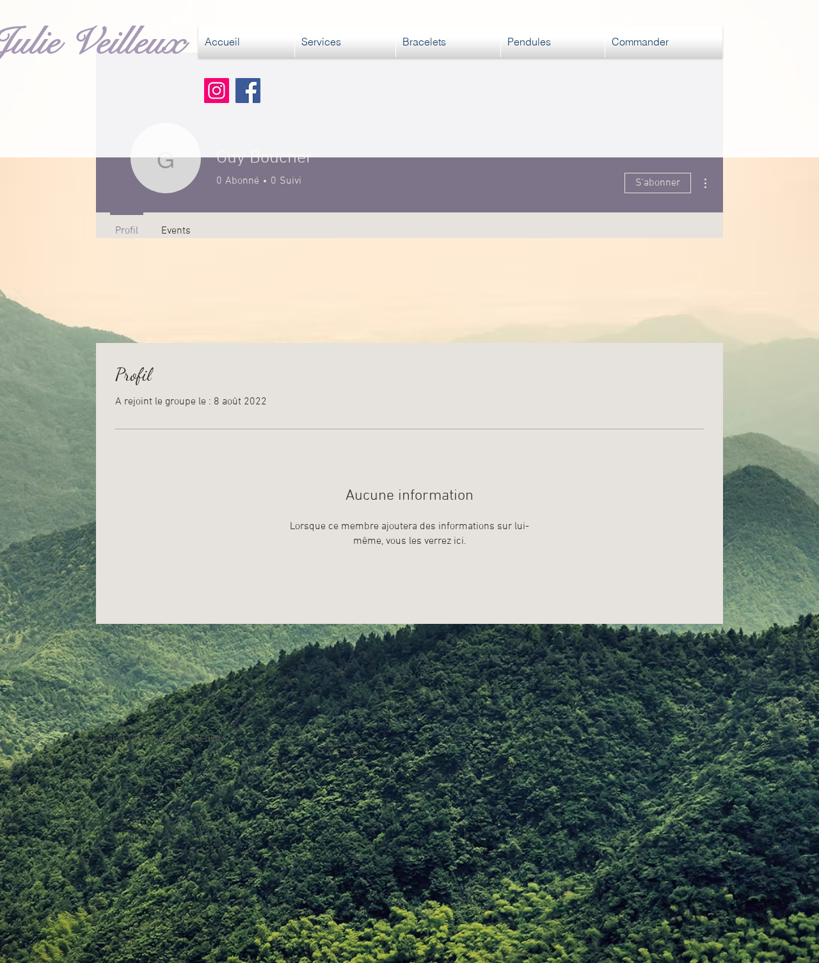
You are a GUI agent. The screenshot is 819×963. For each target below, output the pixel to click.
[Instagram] (216, 90)
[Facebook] (247, 90)
